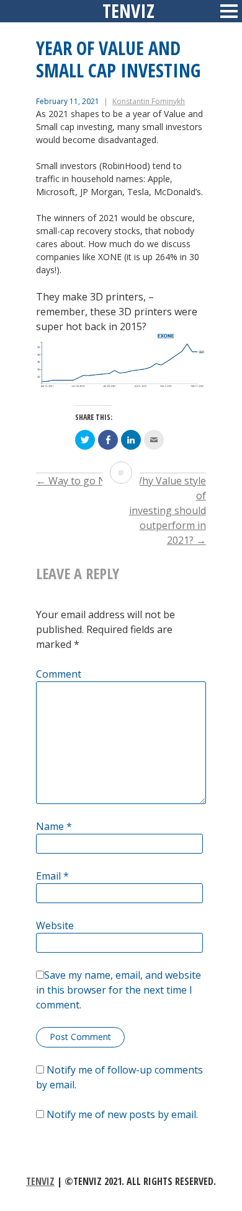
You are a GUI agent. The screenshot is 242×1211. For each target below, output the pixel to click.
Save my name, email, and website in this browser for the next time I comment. (118, 990)
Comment (58, 674)
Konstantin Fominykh (148, 101)
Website (55, 925)
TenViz (40, 1181)
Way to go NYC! (78, 480)
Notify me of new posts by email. (122, 1114)
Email (52, 876)
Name (54, 826)
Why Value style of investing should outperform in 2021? (167, 510)
